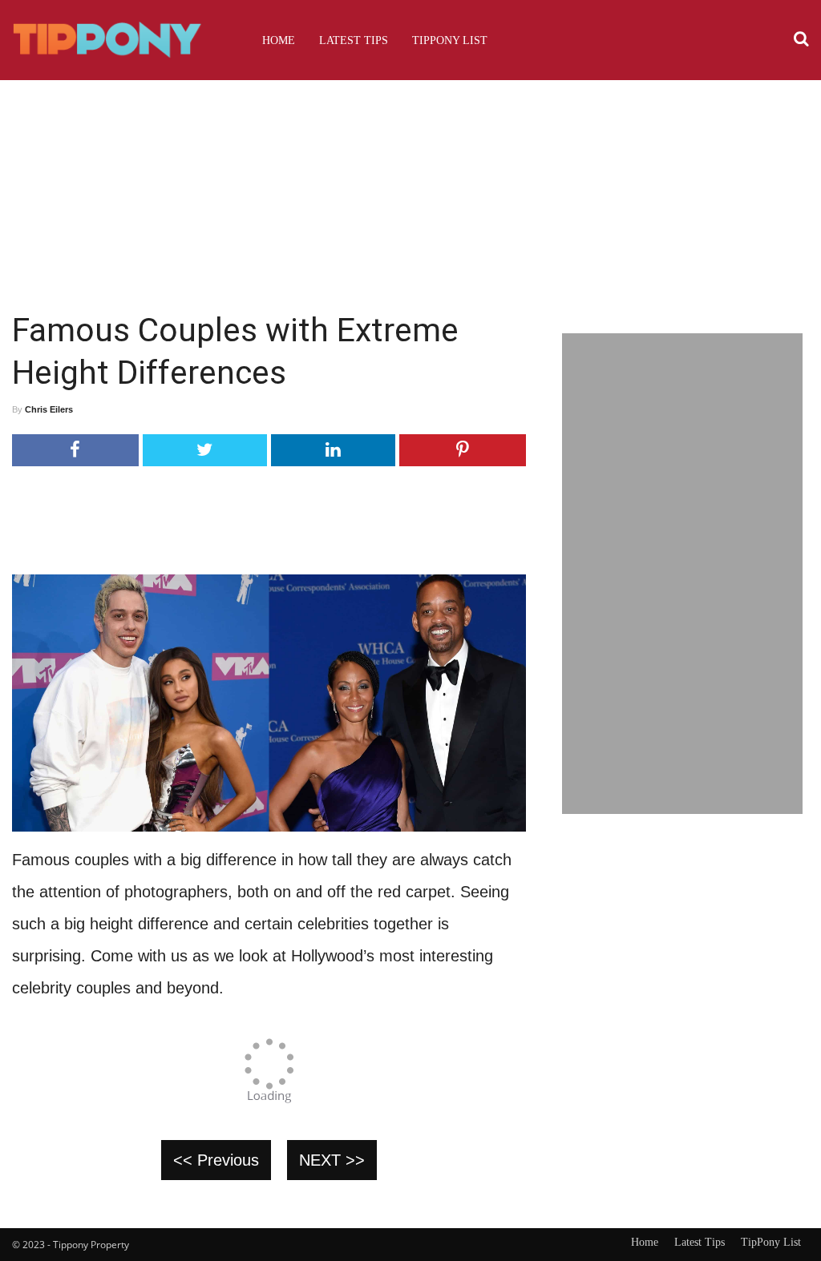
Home (278, 40)
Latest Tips (353, 40)
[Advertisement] (410, 188)
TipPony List (449, 40)
